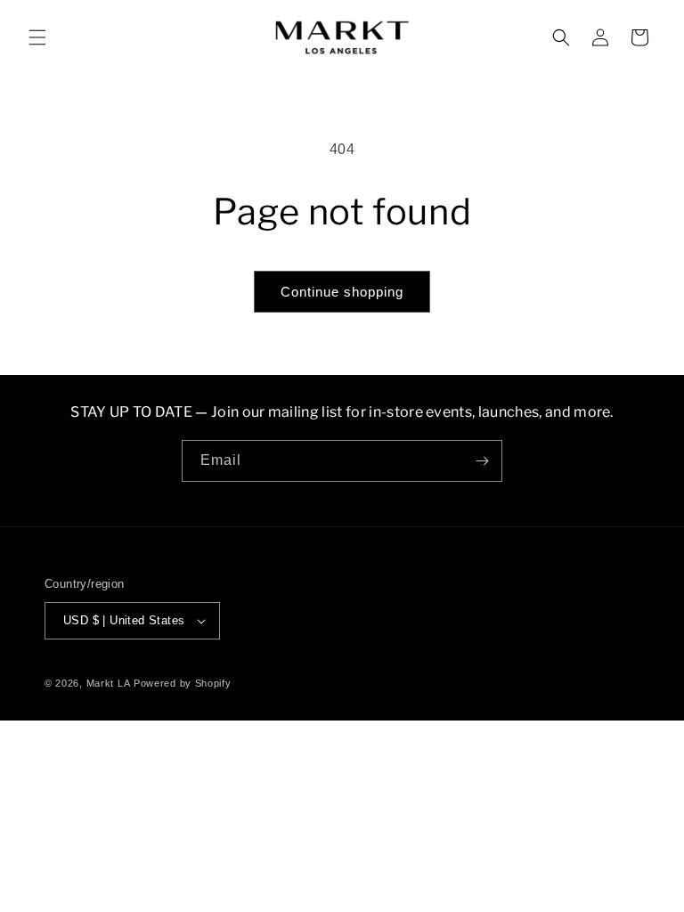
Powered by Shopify (183, 683)
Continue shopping (342, 291)
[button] (37, 37)
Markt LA (108, 683)
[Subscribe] (481, 461)
